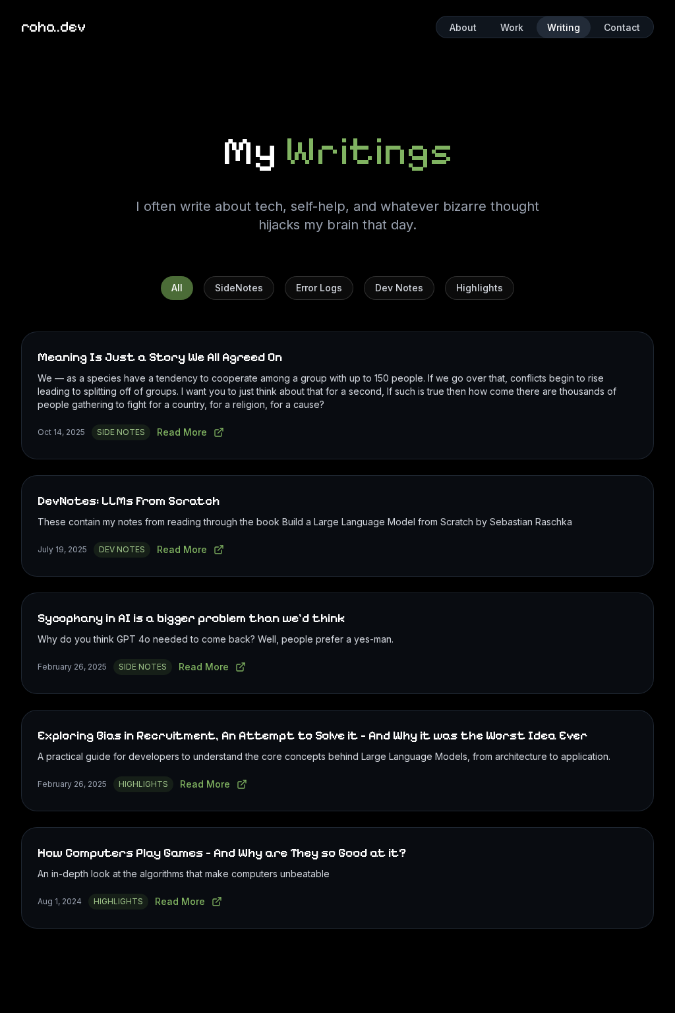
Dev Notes (399, 287)
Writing (563, 27)
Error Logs (319, 287)
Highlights (479, 287)
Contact (622, 27)
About (463, 27)
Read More (182, 432)
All (177, 287)
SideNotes (239, 287)
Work (511, 27)
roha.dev (53, 26)
